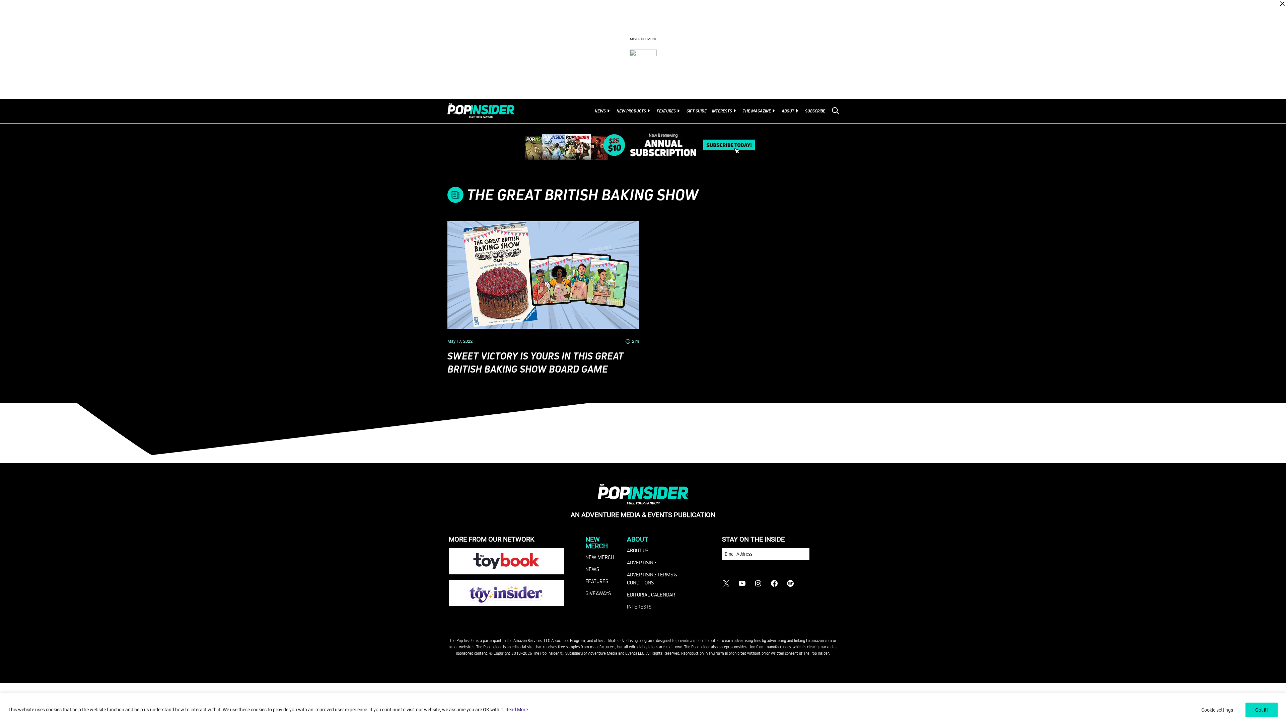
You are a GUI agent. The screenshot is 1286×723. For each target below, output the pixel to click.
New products (631, 110)
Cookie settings (1217, 710)
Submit (823, 557)
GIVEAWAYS (598, 593)
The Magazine (757, 110)
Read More (516, 709)
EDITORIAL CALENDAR (651, 594)
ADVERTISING (641, 562)
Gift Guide (697, 110)
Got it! (1261, 710)
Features (666, 110)
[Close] (1282, 3)
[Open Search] (835, 110)
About (788, 110)
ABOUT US (637, 550)
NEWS (592, 569)
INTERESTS (639, 607)
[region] (643, 708)
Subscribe (815, 110)
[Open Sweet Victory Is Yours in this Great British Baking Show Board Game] (543, 275)
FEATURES (596, 581)
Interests (722, 110)
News (600, 110)
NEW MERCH (599, 557)
